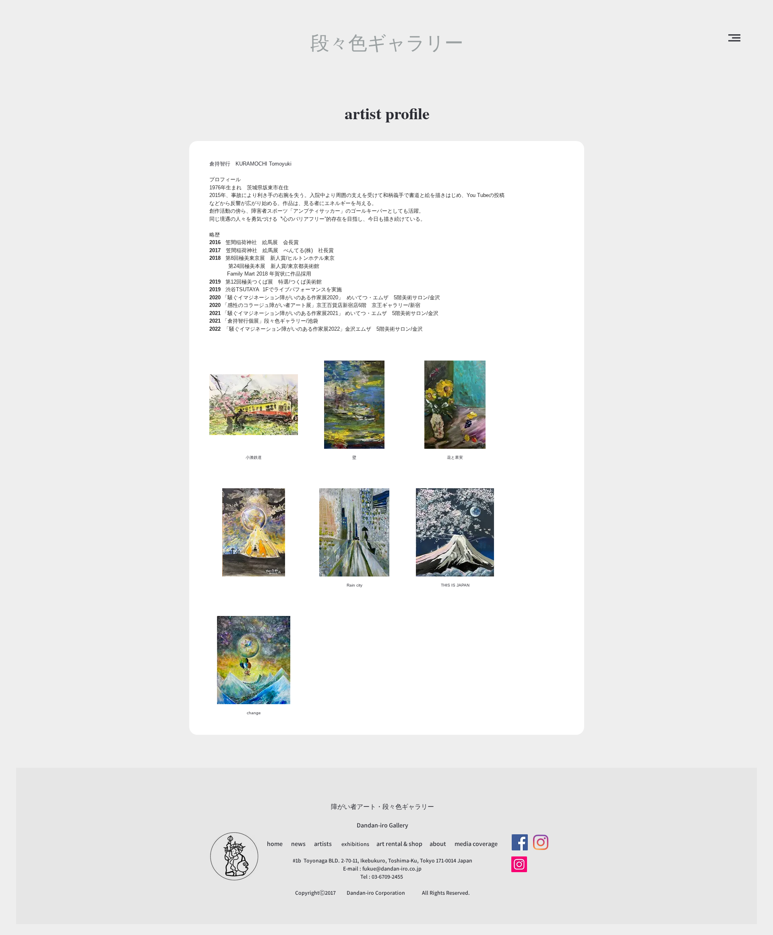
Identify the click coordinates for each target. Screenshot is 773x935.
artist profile (387, 113)
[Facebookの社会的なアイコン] (520, 842)
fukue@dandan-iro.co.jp (392, 868)
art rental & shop (400, 844)
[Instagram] (541, 842)
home (275, 844)
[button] (734, 38)
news (299, 844)
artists (323, 844)
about (437, 844)
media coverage (476, 844)
